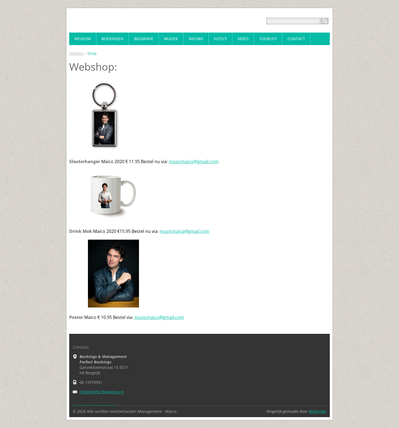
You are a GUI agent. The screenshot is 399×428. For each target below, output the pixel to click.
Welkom (76, 53)
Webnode (317, 411)
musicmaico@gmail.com (193, 161)
